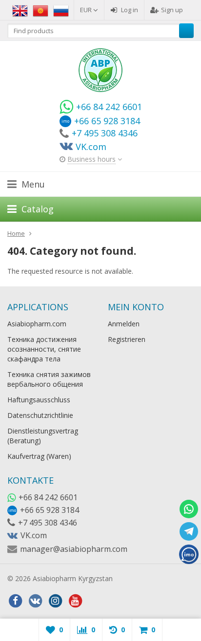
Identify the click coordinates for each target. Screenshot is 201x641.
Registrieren (126, 339)
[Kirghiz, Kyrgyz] (40, 9)
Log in (129, 9)
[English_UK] (20, 9)
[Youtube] (75, 601)
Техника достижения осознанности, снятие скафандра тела (44, 349)
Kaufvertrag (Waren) (39, 456)
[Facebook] (15, 601)
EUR (86, 9)
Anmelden (124, 323)
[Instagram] (55, 601)
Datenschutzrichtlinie (40, 415)
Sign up (172, 9)
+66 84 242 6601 (48, 497)
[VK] (35, 601)
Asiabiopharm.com (36, 323)
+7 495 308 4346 (47, 522)
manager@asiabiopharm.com (73, 549)
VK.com (33, 535)
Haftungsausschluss (38, 399)
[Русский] (61, 9)
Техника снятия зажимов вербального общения (49, 379)
